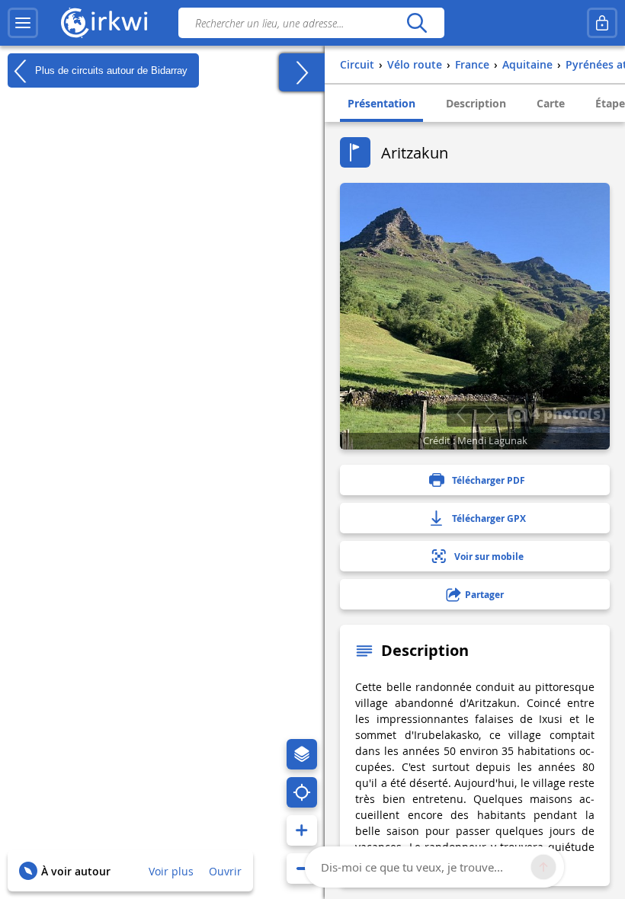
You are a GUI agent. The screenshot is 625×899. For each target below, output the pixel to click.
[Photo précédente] (461, 413)
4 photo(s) (566, 413)
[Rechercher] (416, 23)
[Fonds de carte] (302, 754)
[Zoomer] (302, 830)
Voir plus (171, 871)
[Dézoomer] (302, 868)
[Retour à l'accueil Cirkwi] (104, 23)
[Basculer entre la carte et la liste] (302, 72)
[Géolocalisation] (302, 792)
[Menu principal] (23, 23)
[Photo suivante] (489, 413)
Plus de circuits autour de (110, 69)
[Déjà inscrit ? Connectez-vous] (602, 23)
